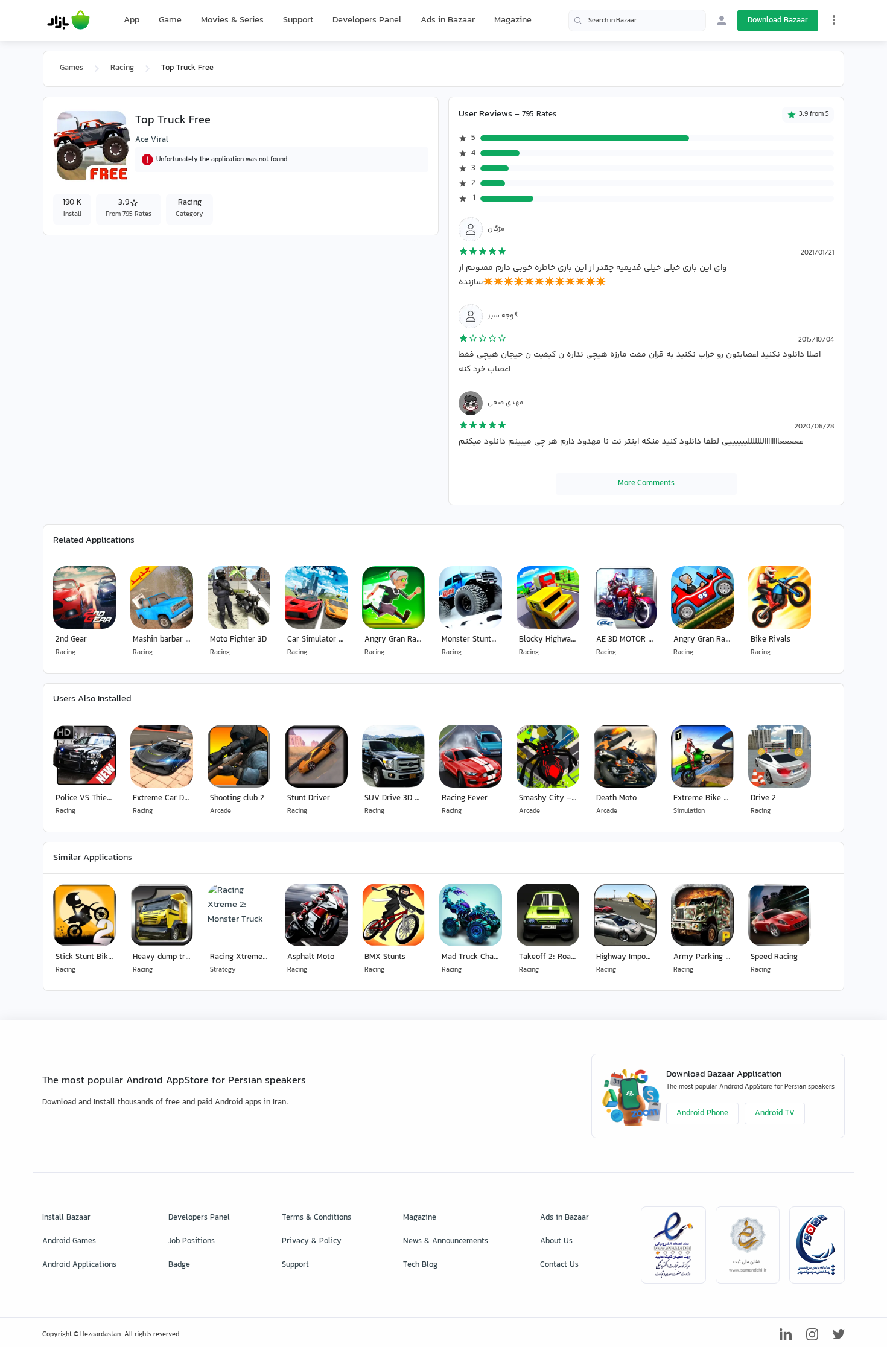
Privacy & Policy (312, 1241)
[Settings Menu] (834, 20)
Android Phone (702, 1113)
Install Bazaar (66, 1217)
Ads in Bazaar (448, 20)
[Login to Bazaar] (722, 20)
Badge (179, 1265)
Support (298, 20)
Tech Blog (420, 1265)
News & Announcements (445, 1241)
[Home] (68, 20)
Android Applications (79, 1265)
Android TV (775, 1113)
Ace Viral (151, 140)
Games (71, 68)
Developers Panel (366, 20)
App (131, 20)
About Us (556, 1241)
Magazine (513, 20)
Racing (122, 68)
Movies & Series (232, 20)
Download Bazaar (778, 20)
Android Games (69, 1241)
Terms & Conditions (316, 1217)
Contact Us (559, 1265)
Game (170, 20)
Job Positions (191, 1241)
